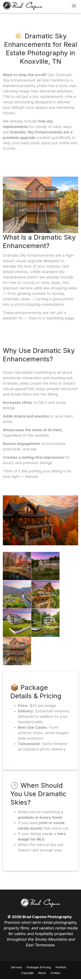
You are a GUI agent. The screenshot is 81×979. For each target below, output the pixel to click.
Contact (55, 972)
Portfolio (61, 967)
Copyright (27, 972)
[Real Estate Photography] (22, 5)
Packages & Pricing (39, 967)
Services (16, 967)
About (42, 972)
